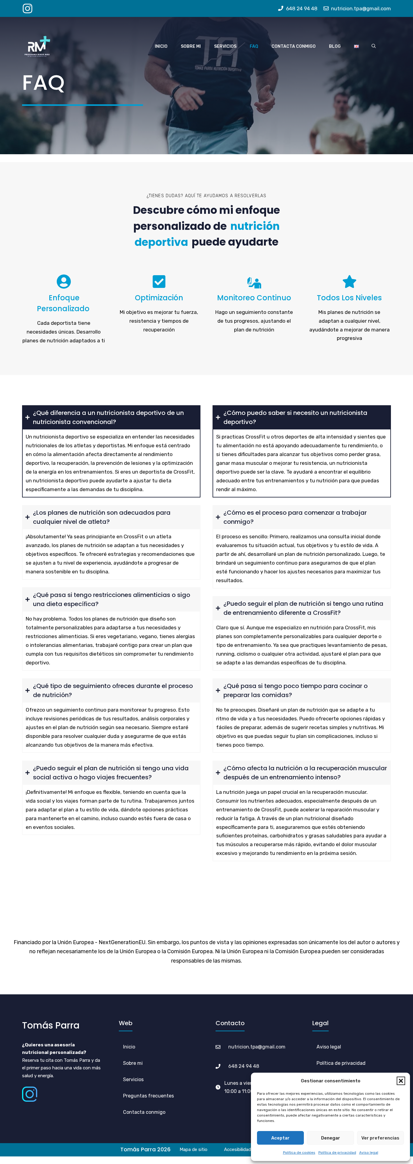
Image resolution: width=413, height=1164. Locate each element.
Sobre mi (191, 46)
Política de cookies (299, 1152)
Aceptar (280, 1138)
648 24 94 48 (243, 1066)
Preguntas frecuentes (148, 1096)
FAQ (254, 46)
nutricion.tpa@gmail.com (256, 1047)
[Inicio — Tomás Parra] (37, 46)
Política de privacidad (337, 1152)
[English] (356, 46)
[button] (401, 1081)
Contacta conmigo (294, 46)
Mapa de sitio (193, 1149)
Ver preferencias (380, 1138)
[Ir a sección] (185, 1096)
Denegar (330, 1138)
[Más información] (154, 1063)
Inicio (161, 46)
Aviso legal (368, 1152)
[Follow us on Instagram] (27, 8)
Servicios (225, 46)
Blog (335, 46)
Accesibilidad (237, 1149)
